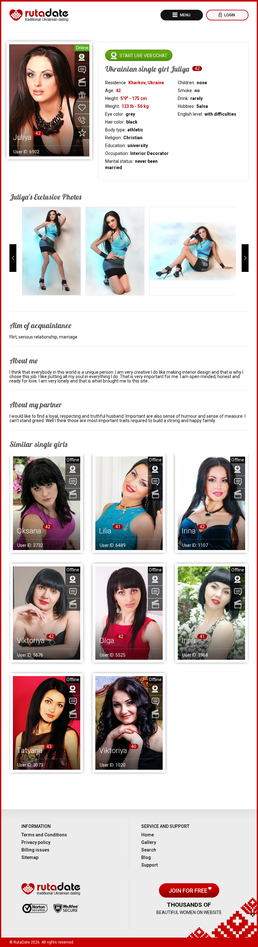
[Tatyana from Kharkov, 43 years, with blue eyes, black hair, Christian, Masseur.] (46, 723)
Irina (189, 530)
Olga (106, 640)
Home (147, 834)
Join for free (189, 890)
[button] (12, 258)
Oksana (29, 530)
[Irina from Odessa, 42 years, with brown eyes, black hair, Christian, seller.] (211, 503)
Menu (184, 15)
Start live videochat (143, 55)
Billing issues (35, 849)
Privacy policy (35, 842)
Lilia (105, 530)
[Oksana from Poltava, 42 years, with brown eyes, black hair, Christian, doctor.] (46, 503)
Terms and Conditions (44, 834)
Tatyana (29, 750)
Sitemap (29, 857)
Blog (146, 857)
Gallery (148, 842)
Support (149, 864)
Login (229, 15)
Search (148, 849)
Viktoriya (31, 640)
